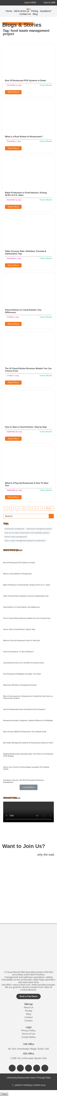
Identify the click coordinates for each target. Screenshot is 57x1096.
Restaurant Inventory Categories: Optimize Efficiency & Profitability (28, 721)
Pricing (28, 1010)
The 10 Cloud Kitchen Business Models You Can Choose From (26, 618)
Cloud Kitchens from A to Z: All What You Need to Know (23, 663)
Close (4, 1094)
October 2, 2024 (13, 376)
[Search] (51, 516)
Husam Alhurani (46, 85)
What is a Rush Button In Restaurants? (24, 136)
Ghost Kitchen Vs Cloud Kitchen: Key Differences (21, 607)
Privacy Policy (28, 1030)
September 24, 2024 (14, 490)
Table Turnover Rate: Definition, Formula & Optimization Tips (26, 596)
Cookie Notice (28, 1037)
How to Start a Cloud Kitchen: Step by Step (26, 427)
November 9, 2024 (14, 258)
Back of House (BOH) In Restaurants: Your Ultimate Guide (24, 732)
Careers (28, 1020)
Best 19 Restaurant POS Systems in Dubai (25, 80)
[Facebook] (12, 1068)
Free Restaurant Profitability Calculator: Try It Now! (22, 674)
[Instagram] (20, 1068)
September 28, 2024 (14, 432)
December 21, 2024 (14, 85)
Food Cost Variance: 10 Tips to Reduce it (18, 652)
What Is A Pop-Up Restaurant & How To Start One (21, 641)
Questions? (45, 11)
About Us (28, 1007)
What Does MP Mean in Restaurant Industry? (20, 685)
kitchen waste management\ (16, 537)
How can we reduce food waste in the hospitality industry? (27, 533)
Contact (28, 1017)
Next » (49, 508)
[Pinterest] (44, 1068)
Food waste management (14, 529)
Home (9, 11)
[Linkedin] (28, 1068)
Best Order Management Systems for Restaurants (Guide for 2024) (28, 743)
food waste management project (39, 529)
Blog (35, 14)
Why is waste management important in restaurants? (25, 541)
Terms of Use (28, 1034)
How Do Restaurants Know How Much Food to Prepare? (24, 709)
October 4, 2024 (13, 317)
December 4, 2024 (14, 141)
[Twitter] (36, 1068)
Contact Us (25, 14)
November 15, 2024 (14, 200)
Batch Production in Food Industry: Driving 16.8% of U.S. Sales (26, 585)
